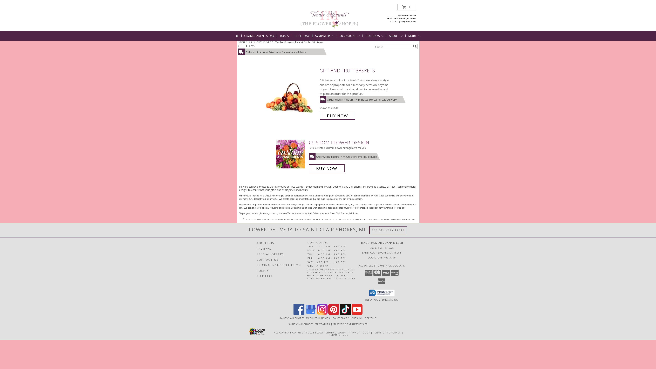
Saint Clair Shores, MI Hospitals (355, 318)
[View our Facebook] (298, 314)
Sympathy (323, 36)
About (394, 36)
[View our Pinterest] (333, 314)
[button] (407, 7)
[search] (415, 46)
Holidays (372, 36)
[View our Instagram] (322, 314)
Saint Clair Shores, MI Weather (309, 324)
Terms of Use (338, 334)
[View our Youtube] (357, 314)
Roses (284, 36)
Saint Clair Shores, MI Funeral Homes (304, 318)
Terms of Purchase (387, 332)
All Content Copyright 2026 (294, 332)
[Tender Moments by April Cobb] (329, 17)
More (412, 36)
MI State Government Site (350, 324)
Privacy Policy (359, 332)
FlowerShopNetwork (330, 332)
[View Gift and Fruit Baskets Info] (292, 93)
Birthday (302, 36)
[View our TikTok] (345, 314)
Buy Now (337, 116)
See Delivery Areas (388, 230)
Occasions (348, 36)
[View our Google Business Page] (310, 314)
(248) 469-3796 (407, 21)
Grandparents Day (259, 36)
